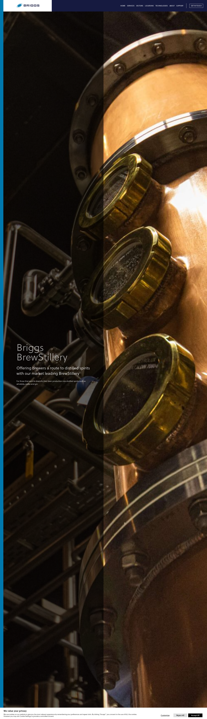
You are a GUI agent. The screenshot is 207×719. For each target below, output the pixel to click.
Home (122, 6)
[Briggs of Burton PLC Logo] (34, 6)
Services (130, 6)
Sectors (139, 6)
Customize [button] (165, 715)
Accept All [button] (195, 715)
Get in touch (196, 6)
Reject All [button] (180, 715)
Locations (149, 6)
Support (179, 6)
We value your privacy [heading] (15, 710)
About (172, 6)
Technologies (161, 6)
